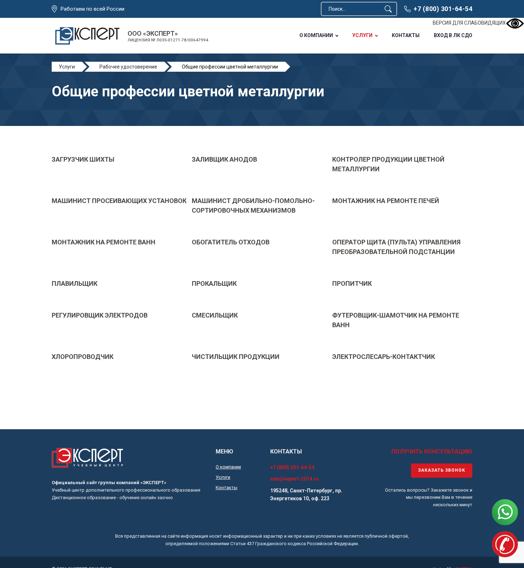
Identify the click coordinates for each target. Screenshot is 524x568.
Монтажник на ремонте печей (385, 200)
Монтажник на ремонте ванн (103, 242)
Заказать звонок (441, 470)
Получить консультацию (431, 451)
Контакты (406, 35)
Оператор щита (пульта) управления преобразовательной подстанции (396, 246)
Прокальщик (214, 283)
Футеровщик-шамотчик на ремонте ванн (395, 320)
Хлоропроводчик (82, 356)
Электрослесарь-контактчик (383, 356)
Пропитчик (352, 283)
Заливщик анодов (224, 159)
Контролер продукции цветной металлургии (388, 164)
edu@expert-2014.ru (294, 479)
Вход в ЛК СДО (453, 35)
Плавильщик (74, 283)
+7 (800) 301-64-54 (442, 8)
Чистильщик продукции (235, 356)
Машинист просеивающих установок (119, 200)
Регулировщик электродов (100, 315)
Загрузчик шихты (83, 159)
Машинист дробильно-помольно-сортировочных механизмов (253, 205)
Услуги (362, 35)
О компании (316, 35)
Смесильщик (215, 315)
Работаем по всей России (92, 9)
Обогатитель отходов (230, 242)
